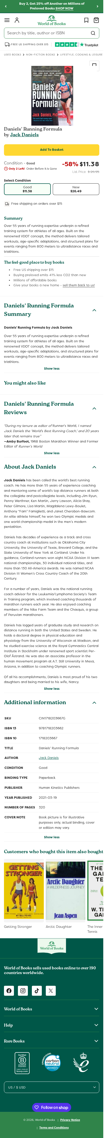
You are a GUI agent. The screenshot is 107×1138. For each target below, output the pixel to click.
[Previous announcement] (5, 6)
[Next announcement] (97, 6)
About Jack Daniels (30, 467)
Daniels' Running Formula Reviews (39, 408)
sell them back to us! (79, 285)
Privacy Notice (70, 1119)
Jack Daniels (24, 135)
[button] (7, 20)
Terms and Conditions (54, 1127)
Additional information (35, 703)
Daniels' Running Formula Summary (39, 310)
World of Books (45, 1119)
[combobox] (51, 33)
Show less (51, 368)
